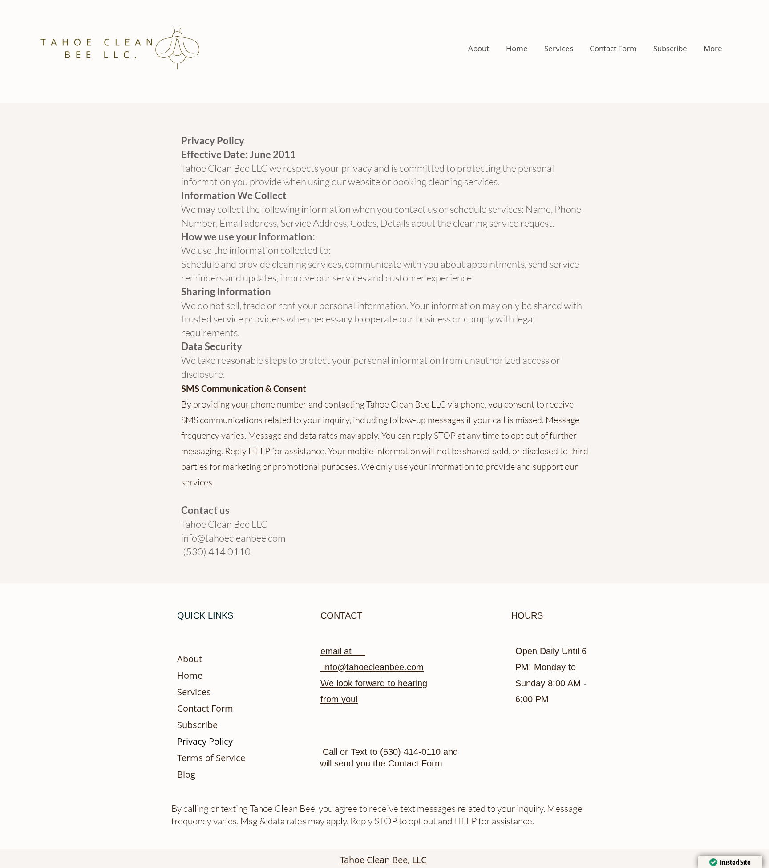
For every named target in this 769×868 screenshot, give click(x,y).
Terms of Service (211, 758)
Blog (186, 774)
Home (189, 675)
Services (194, 692)
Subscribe (197, 725)
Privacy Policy (205, 741)
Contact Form (205, 708)
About (189, 659)
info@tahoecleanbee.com (233, 538)
